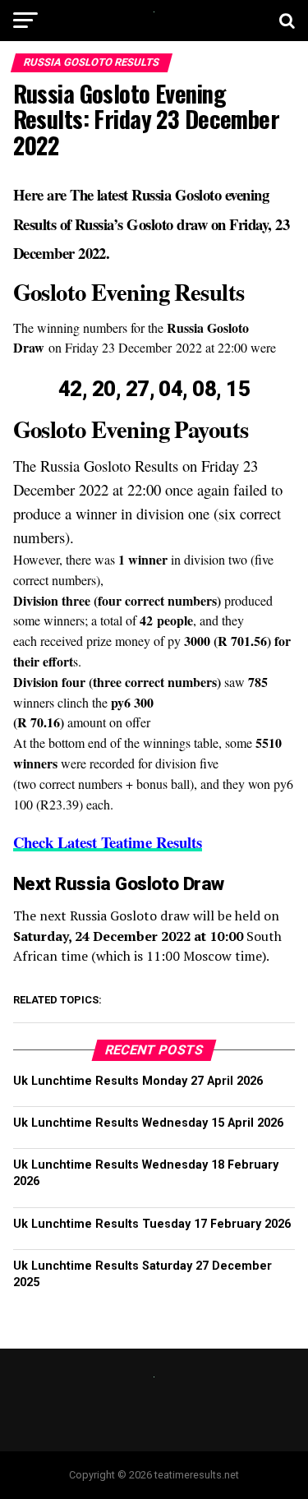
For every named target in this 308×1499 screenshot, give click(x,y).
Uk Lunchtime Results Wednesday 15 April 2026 (148, 1123)
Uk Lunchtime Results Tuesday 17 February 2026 (152, 1224)
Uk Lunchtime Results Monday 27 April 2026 (138, 1081)
